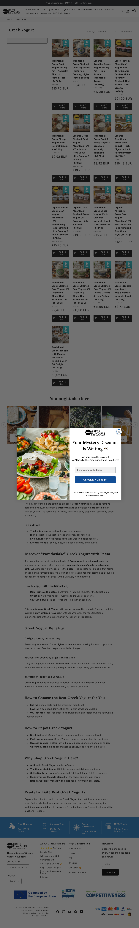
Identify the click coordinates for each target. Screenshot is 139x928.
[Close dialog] (119, 431)
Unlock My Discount (95, 479)
